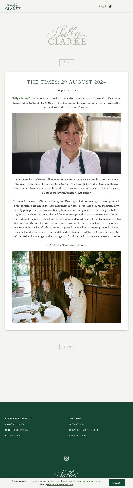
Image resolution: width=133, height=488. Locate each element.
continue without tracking (60, 484)
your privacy (84, 481)
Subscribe (75, 418)
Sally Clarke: (20, 98)
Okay (117, 482)
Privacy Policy (78, 435)
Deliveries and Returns (83, 430)
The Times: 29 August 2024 (66, 82)
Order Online (13, 435)
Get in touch (77, 424)
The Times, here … (74, 245)
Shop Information (16, 430)
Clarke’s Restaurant (18, 418)
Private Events (14, 424)
